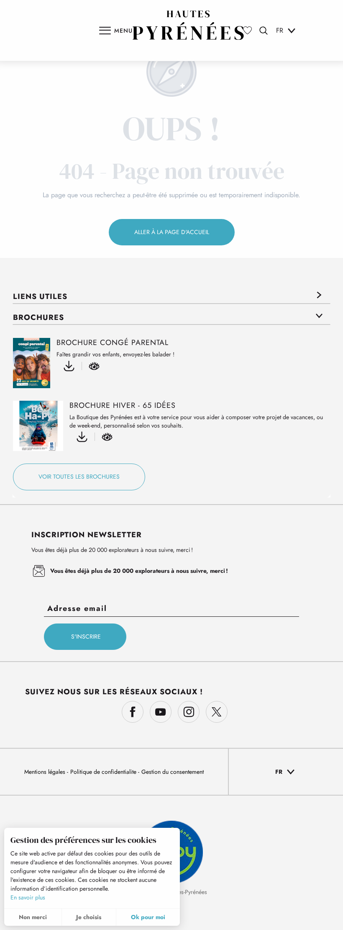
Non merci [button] (33, 917)
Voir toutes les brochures (79, 476)
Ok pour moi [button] (148, 917)
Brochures (38, 317)
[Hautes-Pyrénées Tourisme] (188, 25)
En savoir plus (27, 897)
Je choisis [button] (88, 917)
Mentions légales (45, 772)
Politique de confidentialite (104, 772)
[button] (263, 30)
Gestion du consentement (172, 772)
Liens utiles (40, 296)
